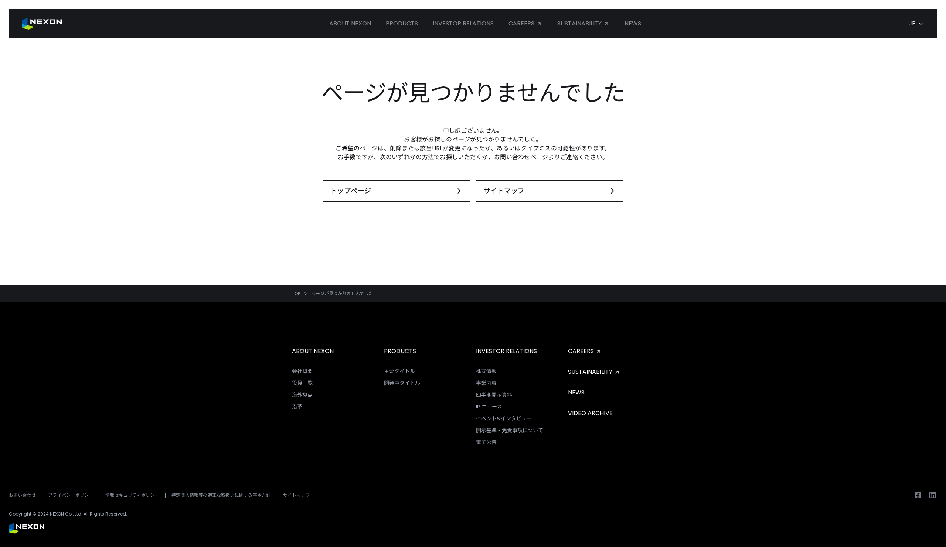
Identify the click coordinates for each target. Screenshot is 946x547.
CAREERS (581, 351)
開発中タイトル (402, 383)
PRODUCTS (400, 351)
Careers (522, 23)
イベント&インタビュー (504, 418)
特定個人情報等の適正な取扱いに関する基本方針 (221, 495)
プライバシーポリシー (70, 495)
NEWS (576, 392)
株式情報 (486, 371)
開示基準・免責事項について (509, 430)
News (633, 23)
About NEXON (350, 23)
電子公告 (486, 442)
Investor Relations (463, 23)
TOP (296, 294)
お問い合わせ (22, 495)
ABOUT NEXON (313, 351)
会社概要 (302, 371)
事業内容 (486, 383)
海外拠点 (302, 395)
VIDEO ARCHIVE (590, 413)
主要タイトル (399, 371)
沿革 (297, 406)
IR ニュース (489, 406)
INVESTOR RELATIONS (506, 351)
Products (402, 23)
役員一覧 (302, 383)
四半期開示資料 (494, 395)
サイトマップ (296, 495)
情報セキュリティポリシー (132, 495)
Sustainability (580, 23)
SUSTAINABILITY (591, 371)
